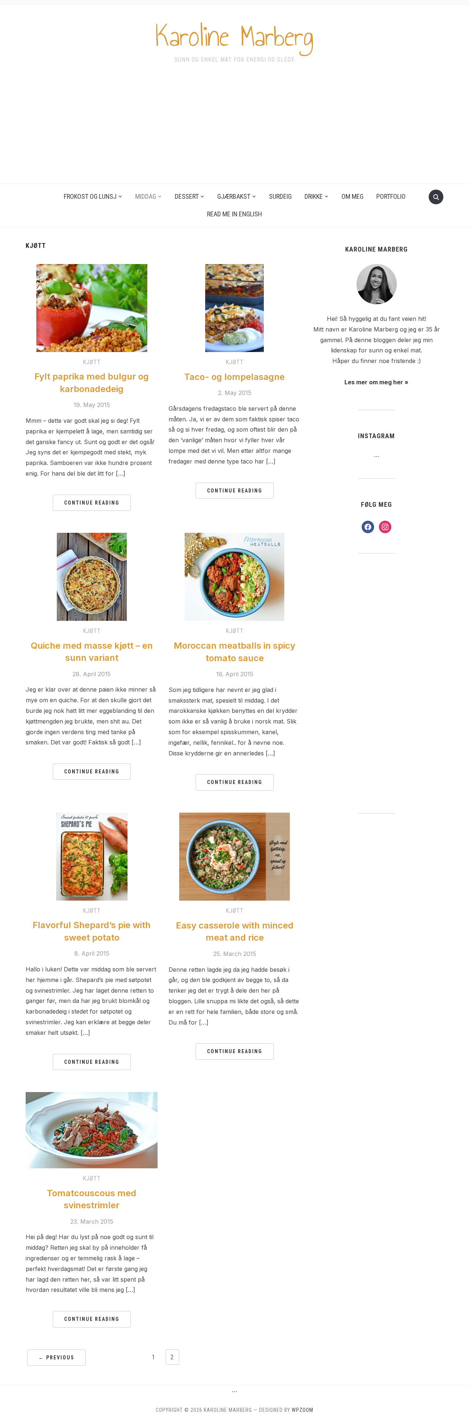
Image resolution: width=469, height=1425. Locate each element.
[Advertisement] (234, 128)
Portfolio (391, 196)
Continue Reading (91, 503)
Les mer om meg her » (376, 382)
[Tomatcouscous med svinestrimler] (92, 1129)
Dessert (187, 196)
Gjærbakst (233, 196)
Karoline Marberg (234, 36)
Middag (145, 196)
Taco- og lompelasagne (234, 376)
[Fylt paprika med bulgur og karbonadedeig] (91, 307)
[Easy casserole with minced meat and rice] (234, 856)
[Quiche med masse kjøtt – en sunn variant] (92, 576)
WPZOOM (302, 1410)
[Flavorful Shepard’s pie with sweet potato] (92, 856)
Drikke (313, 196)
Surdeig (280, 196)
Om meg (352, 196)
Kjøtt (92, 362)
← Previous (56, 1357)
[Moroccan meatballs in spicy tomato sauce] (234, 576)
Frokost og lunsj (90, 196)
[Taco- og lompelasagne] (234, 307)
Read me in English (234, 214)
